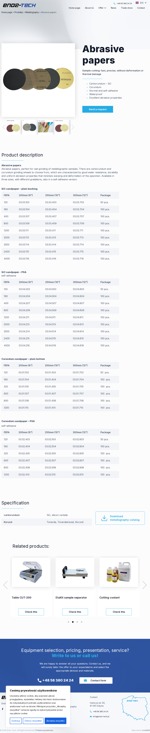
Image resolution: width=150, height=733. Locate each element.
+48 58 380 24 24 (57, 680)
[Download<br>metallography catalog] (104, 518)
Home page (6, 12)
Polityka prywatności (44, 730)
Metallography (32, 12)
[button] (3, 127)
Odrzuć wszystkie (33, 721)
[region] (38, 706)
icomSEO (146, 730)
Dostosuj (16, 721)
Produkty (19, 12)
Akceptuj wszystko (55, 721)
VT (64, 703)
